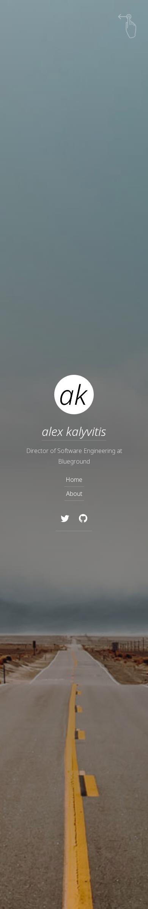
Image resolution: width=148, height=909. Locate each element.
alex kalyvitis (74, 431)
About (74, 493)
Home (74, 479)
